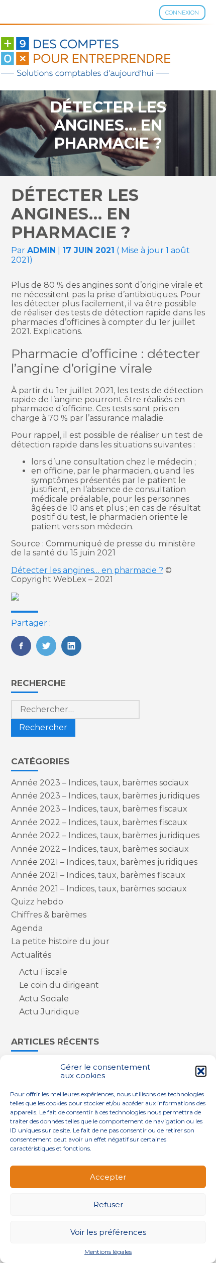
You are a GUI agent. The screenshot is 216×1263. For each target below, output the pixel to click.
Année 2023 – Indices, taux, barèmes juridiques (105, 795)
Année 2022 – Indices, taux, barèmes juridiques (105, 835)
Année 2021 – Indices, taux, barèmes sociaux (99, 888)
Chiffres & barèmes (48, 915)
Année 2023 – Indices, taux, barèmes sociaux (100, 782)
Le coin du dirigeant (59, 985)
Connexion (182, 12)
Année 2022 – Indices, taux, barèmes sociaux (100, 849)
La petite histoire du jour (60, 941)
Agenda (27, 928)
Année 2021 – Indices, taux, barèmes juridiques (104, 862)
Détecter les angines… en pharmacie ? (87, 570)
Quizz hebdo (37, 901)
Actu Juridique (49, 1011)
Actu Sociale (44, 998)
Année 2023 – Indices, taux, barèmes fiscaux (99, 809)
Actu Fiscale (43, 972)
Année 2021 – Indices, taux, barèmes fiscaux (98, 875)
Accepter (108, 1177)
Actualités (31, 955)
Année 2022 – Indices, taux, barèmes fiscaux (99, 822)
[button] (201, 1071)
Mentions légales (108, 1251)
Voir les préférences (108, 1232)
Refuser (108, 1204)
